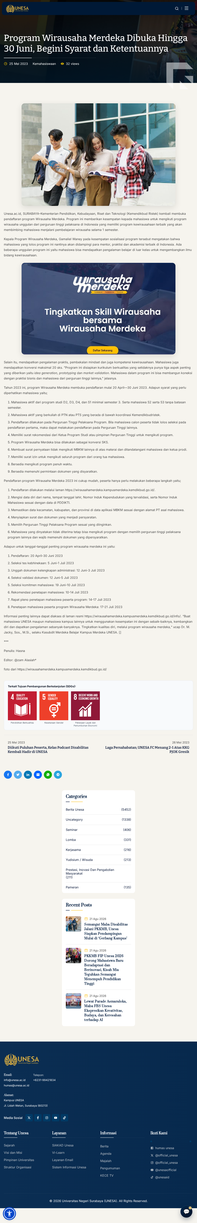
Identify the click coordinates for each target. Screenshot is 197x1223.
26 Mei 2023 (180, 742)
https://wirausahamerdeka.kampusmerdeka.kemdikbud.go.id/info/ (132, 616)
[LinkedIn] (28, 775)
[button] (9, 1213)
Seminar (72, 830)
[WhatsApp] (48, 775)
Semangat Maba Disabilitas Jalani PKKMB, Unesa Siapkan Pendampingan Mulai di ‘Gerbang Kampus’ (106, 931)
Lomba (71, 840)
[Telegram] (58, 775)
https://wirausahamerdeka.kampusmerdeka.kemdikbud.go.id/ (109, 490)
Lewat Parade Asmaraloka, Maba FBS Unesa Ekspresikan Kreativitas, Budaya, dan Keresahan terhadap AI (105, 1010)
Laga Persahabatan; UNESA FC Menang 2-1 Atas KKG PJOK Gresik (147, 749)
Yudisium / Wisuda (79, 860)
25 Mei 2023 (16, 742)
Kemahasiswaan (44, 64)
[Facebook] (8, 775)
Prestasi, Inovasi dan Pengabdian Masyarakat (90, 871)
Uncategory (74, 819)
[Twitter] (18, 775)
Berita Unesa (75, 809)
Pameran (72, 887)
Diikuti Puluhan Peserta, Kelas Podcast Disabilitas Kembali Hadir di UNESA (48, 749)
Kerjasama (73, 850)
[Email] (38, 775)
